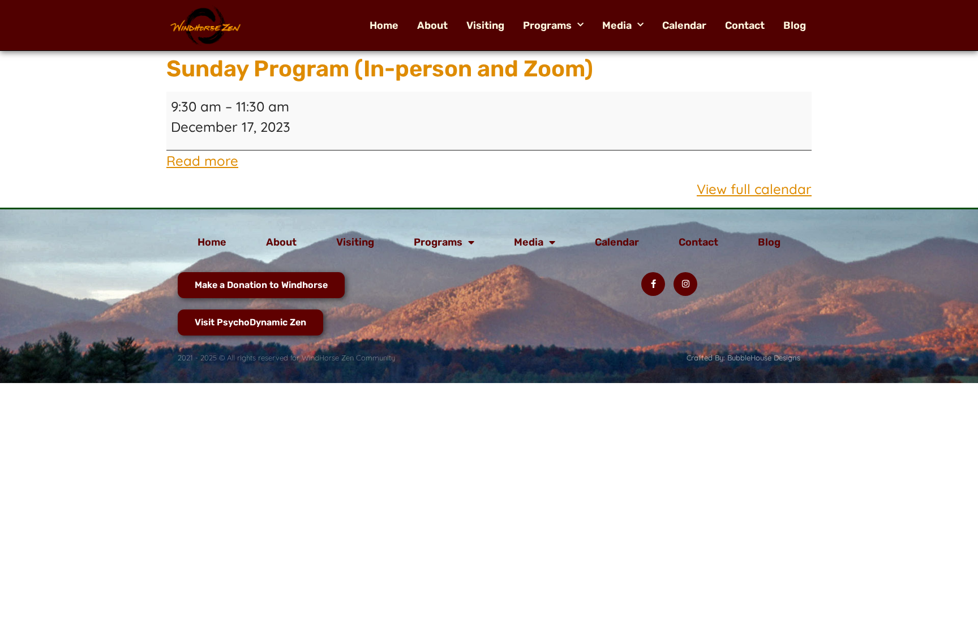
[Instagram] (685, 284)
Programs (547, 25)
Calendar (684, 25)
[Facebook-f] (653, 284)
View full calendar (754, 188)
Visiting (485, 25)
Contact (745, 25)
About (432, 25)
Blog (794, 25)
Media (617, 25)
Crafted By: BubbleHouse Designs (743, 357)
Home (384, 25)
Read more (202, 160)
